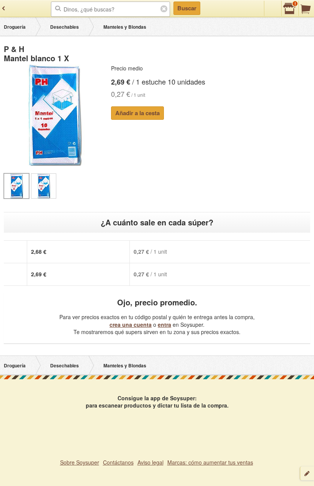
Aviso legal (150, 462)
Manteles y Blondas (124, 26)
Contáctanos (118, 462)
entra (164, 324)
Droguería (15, 26)
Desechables (64, 26)
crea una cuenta (131, 324)
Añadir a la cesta (137, 113)
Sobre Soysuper (79, 462)
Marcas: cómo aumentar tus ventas (210, 462)
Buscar (186, 8)
